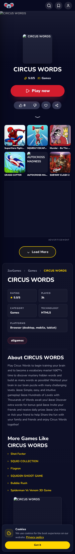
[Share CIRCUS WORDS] (56, 105)
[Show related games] (37, 117)
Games (32, 271)
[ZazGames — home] (9, 5)
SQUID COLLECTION (24, 461)
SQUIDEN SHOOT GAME (27, 476)
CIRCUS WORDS (55, 271)
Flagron (16, 468)
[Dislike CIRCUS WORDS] (35, 105)
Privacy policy (35, 537)
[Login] (68, 5)
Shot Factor (18, 454)
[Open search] (49, 5)
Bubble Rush (19, 483)
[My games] (58, 5)
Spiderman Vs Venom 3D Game (31, 490)
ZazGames (14, 271)
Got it (37, 545)
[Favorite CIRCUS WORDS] (46, 105)
